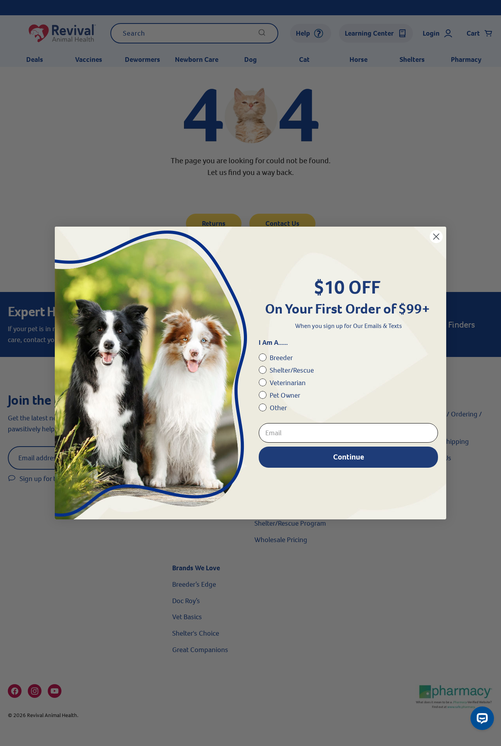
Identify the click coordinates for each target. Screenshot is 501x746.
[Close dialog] (436, 236)
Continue (348, 457)
